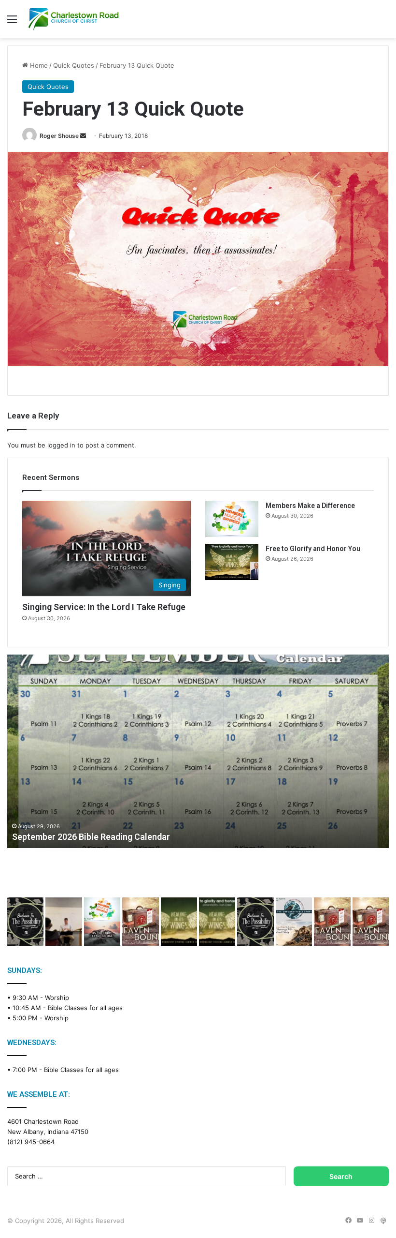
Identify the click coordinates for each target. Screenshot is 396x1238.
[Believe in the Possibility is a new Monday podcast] (25, 921)
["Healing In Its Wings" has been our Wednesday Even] (179, 921)
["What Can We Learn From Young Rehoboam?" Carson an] (332, 921)
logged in (61, 445)
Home (38, 65)
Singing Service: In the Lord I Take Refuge (103, 607)
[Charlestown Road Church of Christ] (73, 19)
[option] (198, 751)
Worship (57, 997)
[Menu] (12, 22)
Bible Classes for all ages (85, 1008)
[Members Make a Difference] (231, 519)
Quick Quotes (73, 65)
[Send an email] (83, 135)
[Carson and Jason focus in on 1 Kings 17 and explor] (140, 921)
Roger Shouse (59, 135)
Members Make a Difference (310, 505)
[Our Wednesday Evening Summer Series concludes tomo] (217, 921)
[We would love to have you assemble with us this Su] (102, 921)
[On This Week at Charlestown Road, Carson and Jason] (371, 921)
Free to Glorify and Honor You (313, 548)
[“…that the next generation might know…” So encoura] (63, 921)
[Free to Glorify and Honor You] (231, 562)
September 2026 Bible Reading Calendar (91, 837)
